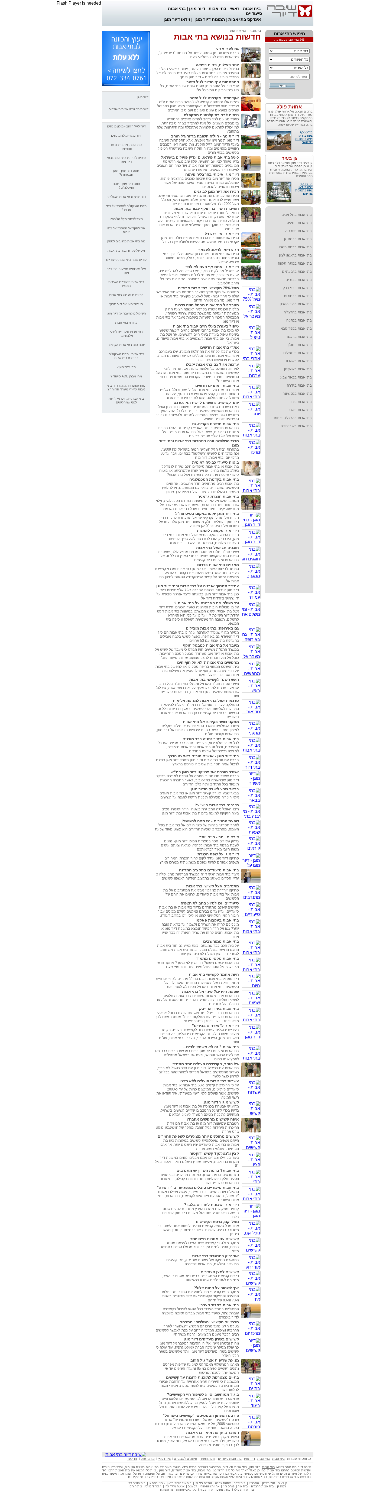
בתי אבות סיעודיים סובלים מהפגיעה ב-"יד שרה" (198, 1187)
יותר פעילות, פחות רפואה (217, 65)
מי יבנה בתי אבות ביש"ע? (217, 805)
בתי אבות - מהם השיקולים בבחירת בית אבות (126, 356)
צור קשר (307, 142)
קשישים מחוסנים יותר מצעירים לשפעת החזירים (198, 1136)
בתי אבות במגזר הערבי (219, 1305)
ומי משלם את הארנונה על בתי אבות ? (206, 603)
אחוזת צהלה (223, 1483)
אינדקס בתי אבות (244, 19)
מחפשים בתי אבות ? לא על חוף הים (208, 662)
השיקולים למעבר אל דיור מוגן (126, 313)
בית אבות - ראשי (245, 8)
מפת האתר (207, 1458)
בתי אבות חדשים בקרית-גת (215, 424)
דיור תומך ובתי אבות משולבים (128, 100)
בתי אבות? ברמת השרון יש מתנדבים (208, 1170)
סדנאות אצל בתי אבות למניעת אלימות (206, 700)
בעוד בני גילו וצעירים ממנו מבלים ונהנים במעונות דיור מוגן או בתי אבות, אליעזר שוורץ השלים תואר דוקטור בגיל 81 (197, 1162)
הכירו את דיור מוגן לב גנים (216, 191)
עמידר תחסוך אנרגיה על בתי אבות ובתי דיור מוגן (197, 586)
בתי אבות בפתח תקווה (295, 263)
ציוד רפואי (164, 1458)
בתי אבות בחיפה (299, 223)
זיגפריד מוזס (153, 1486)
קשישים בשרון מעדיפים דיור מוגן (211, 1339)
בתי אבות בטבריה (298, 231)
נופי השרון (268, 1483)
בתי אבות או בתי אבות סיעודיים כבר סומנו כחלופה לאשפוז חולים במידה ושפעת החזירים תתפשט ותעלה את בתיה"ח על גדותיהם (197, 1000)
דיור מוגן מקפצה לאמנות (218, 530)
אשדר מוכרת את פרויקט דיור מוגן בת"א (205, 772)
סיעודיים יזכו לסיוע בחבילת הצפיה (210, 903)
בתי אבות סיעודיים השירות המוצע (126, 284)
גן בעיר (289, 158)
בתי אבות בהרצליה (298, 312)
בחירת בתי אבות (126, 323)
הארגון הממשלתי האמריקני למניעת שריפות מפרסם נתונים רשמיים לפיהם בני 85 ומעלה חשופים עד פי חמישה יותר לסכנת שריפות (201, 1368)
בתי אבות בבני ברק (297, 288)
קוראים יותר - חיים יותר (219, 837)
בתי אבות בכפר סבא (296, 328)
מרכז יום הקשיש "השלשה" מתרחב (209, 1322)
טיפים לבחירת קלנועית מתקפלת (211, 115)
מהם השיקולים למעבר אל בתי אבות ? (126, 208)
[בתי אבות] (126, 84)
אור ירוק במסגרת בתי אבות (215, 1256)
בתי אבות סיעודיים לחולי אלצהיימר (126, 334)
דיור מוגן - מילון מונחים (126, 135)
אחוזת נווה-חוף (209, 1486)
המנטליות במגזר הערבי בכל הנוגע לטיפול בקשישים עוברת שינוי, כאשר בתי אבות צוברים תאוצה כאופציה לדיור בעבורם (200, 1313)
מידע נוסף (306, 132)
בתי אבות (217, 8)
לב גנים (192, 1486)
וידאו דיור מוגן (177, 19)
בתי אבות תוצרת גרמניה (218, 496)
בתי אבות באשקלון (298, 369)
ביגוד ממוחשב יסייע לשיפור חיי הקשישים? (203, 1394)
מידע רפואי (148, 1458)
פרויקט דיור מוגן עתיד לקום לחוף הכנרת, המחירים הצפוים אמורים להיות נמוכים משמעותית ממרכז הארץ (199, 860)
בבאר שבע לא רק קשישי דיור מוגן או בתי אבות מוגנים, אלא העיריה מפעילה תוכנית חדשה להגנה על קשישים (198, 795)
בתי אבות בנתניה (299, 320)
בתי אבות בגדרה (299, 385)
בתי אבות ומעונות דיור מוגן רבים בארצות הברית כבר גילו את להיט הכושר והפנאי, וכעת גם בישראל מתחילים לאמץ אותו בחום (197, 1055)
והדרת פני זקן (203, 1483)
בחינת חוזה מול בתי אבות (126, 295)
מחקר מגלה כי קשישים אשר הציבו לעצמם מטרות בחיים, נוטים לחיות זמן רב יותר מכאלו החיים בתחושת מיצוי (199, 1247)
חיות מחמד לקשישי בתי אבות (214, 974)
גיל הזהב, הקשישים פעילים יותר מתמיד (206, 1064)
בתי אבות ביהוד (300, 402)
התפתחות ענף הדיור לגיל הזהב (212, 82)
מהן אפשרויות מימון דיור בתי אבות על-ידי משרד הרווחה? (126, 387)
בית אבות (278, 1458)
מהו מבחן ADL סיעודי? (126, 376)
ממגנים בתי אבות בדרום (218, 565)
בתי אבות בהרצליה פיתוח (293, 418)
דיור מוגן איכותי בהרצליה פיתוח (212, 174)
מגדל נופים (223, 1489)
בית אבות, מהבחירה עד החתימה (126, 146)
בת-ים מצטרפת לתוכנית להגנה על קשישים (202, 1377)
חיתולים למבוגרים (185, 1458)
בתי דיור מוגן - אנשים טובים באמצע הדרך (203, 756)
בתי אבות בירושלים (297, 353)
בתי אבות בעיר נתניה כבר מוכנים (211, 739)
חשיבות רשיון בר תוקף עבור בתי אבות (206, 208)
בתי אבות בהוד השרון (296, 304)
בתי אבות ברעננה (298, 337)
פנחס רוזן (229, 1486)
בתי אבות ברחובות (298, 296)
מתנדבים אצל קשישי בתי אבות (212, 886)
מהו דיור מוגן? (126, 367)
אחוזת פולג (289, 107)
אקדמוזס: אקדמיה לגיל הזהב (214, 98)
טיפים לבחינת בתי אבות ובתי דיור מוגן (126, 159)
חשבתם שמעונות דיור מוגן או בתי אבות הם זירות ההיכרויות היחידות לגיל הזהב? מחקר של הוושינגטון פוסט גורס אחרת (197, 1127)
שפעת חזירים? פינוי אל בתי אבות (210, 991)
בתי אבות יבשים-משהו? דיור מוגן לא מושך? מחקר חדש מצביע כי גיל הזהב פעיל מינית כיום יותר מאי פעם (198, 965)
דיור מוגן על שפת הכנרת (218, 854)
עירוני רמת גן (157, 1483)
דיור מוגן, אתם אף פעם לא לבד (212, 267)
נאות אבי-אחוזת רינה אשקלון (178, 1489)
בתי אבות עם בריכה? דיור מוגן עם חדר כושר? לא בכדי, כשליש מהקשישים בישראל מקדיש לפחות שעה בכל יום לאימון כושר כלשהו (198, 1072)
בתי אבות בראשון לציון (295, 255)
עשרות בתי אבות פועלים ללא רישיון (208, 1081)
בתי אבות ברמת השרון (295, 247)
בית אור (243, 1486)
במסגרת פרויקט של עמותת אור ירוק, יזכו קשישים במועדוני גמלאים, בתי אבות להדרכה (202, 1262)
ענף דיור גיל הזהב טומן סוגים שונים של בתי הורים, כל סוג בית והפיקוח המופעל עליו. (199, 88)
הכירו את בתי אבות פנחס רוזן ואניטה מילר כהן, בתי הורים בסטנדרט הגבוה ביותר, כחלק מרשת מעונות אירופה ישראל (201, 258)
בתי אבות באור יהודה (296, 426)
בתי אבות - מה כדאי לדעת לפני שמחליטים (126, 400)
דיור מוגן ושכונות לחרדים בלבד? (211, 1204)
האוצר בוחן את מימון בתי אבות (212, 1432)
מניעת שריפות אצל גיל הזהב (214, 1360)
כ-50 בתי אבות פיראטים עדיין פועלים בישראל (200, 157)
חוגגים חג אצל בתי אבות (217, 548)
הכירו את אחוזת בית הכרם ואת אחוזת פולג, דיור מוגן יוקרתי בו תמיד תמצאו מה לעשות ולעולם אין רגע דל (200, 240)
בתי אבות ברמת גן (298, 239)
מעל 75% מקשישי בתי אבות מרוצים (208, 288)
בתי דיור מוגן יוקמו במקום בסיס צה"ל (207, 513)
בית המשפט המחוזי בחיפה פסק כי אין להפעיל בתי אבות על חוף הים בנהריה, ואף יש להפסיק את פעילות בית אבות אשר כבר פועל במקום (197, 671)
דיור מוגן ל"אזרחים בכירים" (215, 1025)
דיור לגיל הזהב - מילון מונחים (126, 126)
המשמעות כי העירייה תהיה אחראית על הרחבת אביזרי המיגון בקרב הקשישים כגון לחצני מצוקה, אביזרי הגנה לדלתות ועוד (199, 1385)
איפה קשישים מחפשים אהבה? (213, 1119)
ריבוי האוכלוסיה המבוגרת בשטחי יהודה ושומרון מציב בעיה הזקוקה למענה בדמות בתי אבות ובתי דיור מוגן (200, 811)
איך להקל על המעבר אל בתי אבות (126, 230)
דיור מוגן (197, 8)
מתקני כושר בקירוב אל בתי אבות (211, 722)
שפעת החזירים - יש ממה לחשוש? (210, 821)
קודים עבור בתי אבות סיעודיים (126, 260)
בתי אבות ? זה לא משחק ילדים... (211, 1047)
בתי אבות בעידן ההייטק (219, 1008)
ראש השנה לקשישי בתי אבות (214, 679)
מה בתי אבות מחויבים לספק (126, 241)
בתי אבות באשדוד (298, 361)
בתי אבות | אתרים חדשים (217, 385)
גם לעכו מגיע (227, 49)
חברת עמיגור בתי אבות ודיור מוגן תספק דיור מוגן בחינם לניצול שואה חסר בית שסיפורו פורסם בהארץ (197, 762)
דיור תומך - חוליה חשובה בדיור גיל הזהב (205, 136)
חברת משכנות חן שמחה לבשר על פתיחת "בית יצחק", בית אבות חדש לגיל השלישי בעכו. (198, 55)
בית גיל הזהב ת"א (180, 1483)
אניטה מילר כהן (174, 1486)
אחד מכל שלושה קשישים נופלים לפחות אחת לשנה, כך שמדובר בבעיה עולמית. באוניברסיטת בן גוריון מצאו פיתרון (198, 1230)
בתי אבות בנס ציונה (297, 394)
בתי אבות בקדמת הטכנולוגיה (214, 479)
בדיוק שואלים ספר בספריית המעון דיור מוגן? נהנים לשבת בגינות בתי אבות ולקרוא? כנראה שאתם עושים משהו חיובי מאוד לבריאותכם (200, 845)
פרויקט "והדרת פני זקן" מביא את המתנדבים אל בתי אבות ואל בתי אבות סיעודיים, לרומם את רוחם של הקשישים (201, 894)
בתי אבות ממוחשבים (221, 941)
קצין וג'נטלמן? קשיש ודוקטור (214, 1153)
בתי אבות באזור (300, 410)
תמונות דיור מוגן (209, 19)
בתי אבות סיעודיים (230, 1458)
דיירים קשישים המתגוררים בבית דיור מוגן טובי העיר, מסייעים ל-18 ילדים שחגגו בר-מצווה (200, 1278)
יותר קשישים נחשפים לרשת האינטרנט (206, 402)
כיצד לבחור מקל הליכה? (126, 219)
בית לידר (239, 1483)
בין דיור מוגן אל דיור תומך (126, 304)
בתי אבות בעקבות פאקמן (217, 920)
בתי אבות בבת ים (298, 280)
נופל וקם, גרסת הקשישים (217, 1222)
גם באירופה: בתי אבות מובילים (212, 628)
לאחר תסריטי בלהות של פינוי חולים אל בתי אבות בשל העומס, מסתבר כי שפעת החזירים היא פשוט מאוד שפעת (197, 827)
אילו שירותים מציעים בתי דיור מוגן (126, 271)
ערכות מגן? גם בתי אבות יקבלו (212, 364)
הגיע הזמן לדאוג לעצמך (218, 250)
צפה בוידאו (305, 135)
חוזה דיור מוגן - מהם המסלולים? (126, 186)
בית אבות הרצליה (262, 1486)
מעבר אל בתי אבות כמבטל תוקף (211, 645)
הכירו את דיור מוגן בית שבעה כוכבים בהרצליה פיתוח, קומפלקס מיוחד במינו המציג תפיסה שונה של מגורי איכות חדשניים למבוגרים (199, 183)
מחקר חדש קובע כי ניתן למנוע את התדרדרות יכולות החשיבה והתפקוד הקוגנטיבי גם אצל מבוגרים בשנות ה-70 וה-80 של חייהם (200, 1296)
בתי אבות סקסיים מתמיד (217, 958)
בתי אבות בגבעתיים (297, 271)
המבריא (254, 1483)
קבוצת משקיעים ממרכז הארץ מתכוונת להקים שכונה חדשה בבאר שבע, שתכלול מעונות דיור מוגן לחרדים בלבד (200, 1213)
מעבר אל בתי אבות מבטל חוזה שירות (207, 305)
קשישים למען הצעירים (220, 1272)
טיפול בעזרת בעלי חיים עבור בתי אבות (206, 326)
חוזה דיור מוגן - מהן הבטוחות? (126, 173)
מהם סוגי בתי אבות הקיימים (126, 345)
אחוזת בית (206, 1489)
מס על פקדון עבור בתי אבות (126, 250)
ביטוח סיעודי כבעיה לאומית (215, 462)
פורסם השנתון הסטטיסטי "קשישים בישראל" (201, 1415)
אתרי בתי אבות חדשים (219, 347)
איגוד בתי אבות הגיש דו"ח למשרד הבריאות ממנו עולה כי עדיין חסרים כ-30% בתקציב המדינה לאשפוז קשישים (197, 876)
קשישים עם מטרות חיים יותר (214, 1239)
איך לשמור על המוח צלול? (216, 1288)
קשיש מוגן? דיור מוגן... (219, 1102)
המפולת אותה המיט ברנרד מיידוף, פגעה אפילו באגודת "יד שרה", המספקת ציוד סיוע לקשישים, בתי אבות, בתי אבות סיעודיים (198, 1196)
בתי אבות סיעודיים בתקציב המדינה (209, 870)
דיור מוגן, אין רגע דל (222, 234)
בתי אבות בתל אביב (297, 215)
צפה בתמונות (304, 138)
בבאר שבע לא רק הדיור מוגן (215, 789)
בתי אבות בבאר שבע (296, 377)
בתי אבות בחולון (300, 345)
